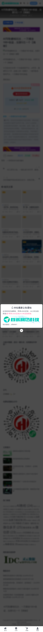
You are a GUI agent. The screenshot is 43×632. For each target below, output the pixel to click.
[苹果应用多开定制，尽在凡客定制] (21, 319)
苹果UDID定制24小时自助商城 (20, 313)
